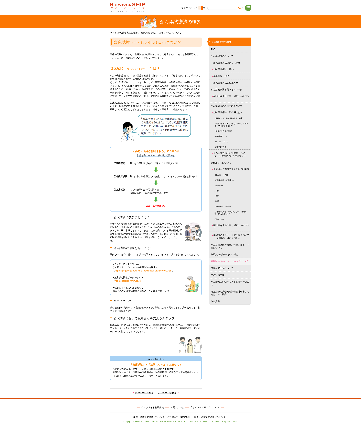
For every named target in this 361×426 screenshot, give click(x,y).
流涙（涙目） (220, 219)
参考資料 (215, 301)
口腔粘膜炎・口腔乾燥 (224, 180)
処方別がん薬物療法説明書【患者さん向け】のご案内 (230, 293)
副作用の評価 (220, 146)
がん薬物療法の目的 (223, 69)
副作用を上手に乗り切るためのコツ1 (231, 97)
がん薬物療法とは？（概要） (228, 62)
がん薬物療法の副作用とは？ (228, 112)
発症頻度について (222, 136)
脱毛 (217, 201)
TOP (112, 32)
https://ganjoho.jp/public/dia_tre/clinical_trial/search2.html (143, 270)
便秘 (217, 196)
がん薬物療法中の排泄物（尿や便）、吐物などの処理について (229, 154)
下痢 (217, 190)
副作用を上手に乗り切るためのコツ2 (231, 227)
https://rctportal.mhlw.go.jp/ (128, 280)
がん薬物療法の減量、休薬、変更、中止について (230, 246)
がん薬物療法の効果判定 (225, 82)
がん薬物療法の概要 (127, 32)
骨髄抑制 (219, 185)
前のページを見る (144, 392)
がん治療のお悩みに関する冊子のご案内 (230, 283)
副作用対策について (221, 162)
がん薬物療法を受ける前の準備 (226, 89)
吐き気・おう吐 (221, 175)
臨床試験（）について (229, 261)
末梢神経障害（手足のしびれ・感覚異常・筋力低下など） (230, 212)
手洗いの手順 (217, 274)
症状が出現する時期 (223, 131)
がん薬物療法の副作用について (226, 105)
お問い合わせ (177, 407)
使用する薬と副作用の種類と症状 (229, 118)
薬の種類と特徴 (221, 76)
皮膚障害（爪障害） (223, 206)
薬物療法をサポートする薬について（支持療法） (231, 236)
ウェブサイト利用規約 (152, 407)
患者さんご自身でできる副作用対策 (231, 169)
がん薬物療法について (222, 56)
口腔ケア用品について (222, 268)
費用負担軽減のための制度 (224, 254)
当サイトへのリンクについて (205, 407)
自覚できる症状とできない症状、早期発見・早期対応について (231, 124)
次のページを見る (167, 392)
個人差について (221, 141)
